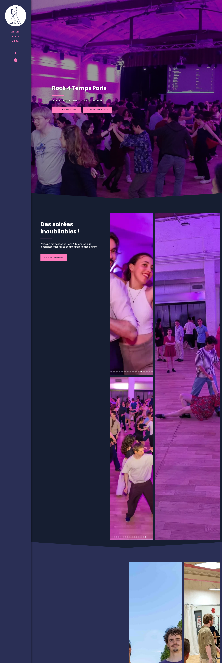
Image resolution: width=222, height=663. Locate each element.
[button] (15, 60)
